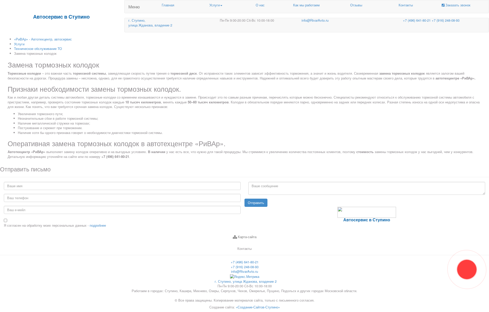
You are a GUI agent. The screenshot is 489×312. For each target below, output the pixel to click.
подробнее (98, 225)
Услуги (214, 5)
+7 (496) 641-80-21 (417, 20)
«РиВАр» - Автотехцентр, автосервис (43, 39)
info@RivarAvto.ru (315, 20)
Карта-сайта (246, 236)
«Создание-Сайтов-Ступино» (258, 307)
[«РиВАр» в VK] (349, 229)
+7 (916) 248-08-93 (445, 20)
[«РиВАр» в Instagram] (354, 229)
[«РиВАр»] (363, 229)
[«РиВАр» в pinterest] (377, 229)
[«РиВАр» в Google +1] (368, 229)
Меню (134, 6)
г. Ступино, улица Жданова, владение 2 (246, 281)
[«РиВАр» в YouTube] (372, 229)
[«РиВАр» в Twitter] (359, 229)
